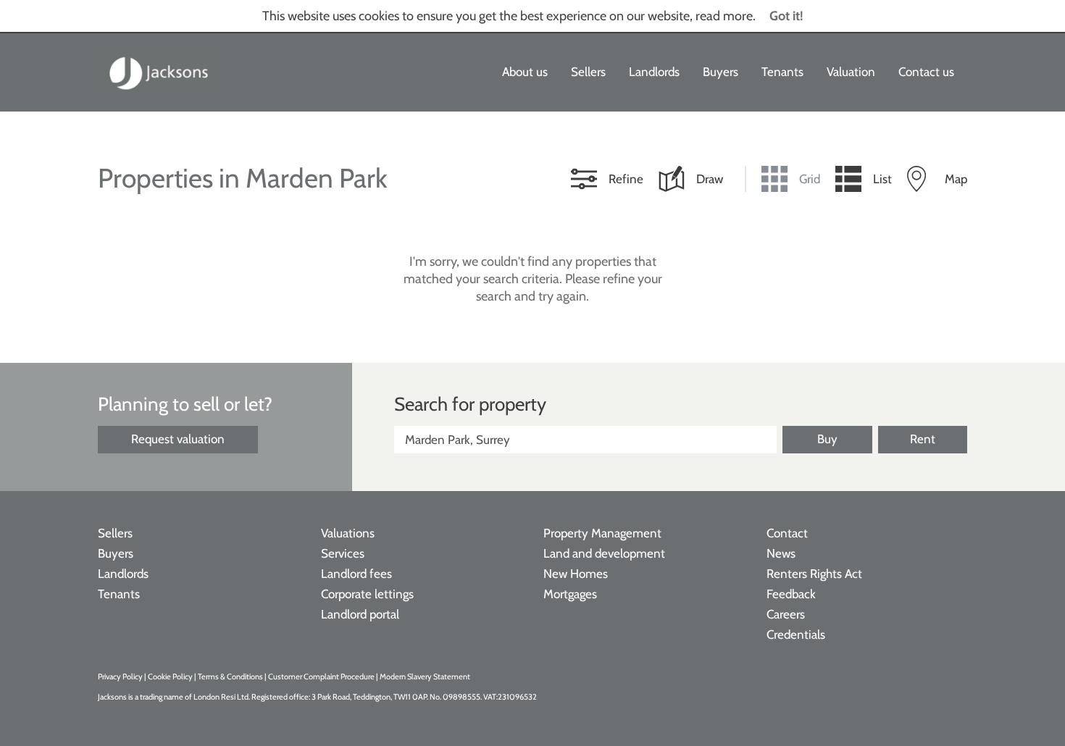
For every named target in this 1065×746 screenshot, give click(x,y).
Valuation (851, 71)
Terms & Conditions (230, 676)
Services (342, 553)
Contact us (926, 71)
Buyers (720, 71)
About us (525, 71)
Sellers (588, 71)
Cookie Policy (170, 676)
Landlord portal (360, 614)
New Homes (575, 573)
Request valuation (178, 439)
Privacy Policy (120, 676)
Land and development (604, 553)
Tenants (782, 71)
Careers (786, 614)
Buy (827, 439)
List (882, 179)
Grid (809, 179)
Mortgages (570, 594)
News (781, 553)
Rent (922, 439)
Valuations (348, 533)
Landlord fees (356, 573)
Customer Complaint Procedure (322, 676)
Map (956, 179)
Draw (709, 179)
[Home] (159, 72)
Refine (626, 179)
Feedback (791, 594)
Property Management (602, 533)
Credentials (796, 634)
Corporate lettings (367, 594)
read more (724, 16)
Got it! (786, 16)
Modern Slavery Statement (425, 676)
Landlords (654, 71)
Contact (787, 533)
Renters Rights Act (814, 573)
